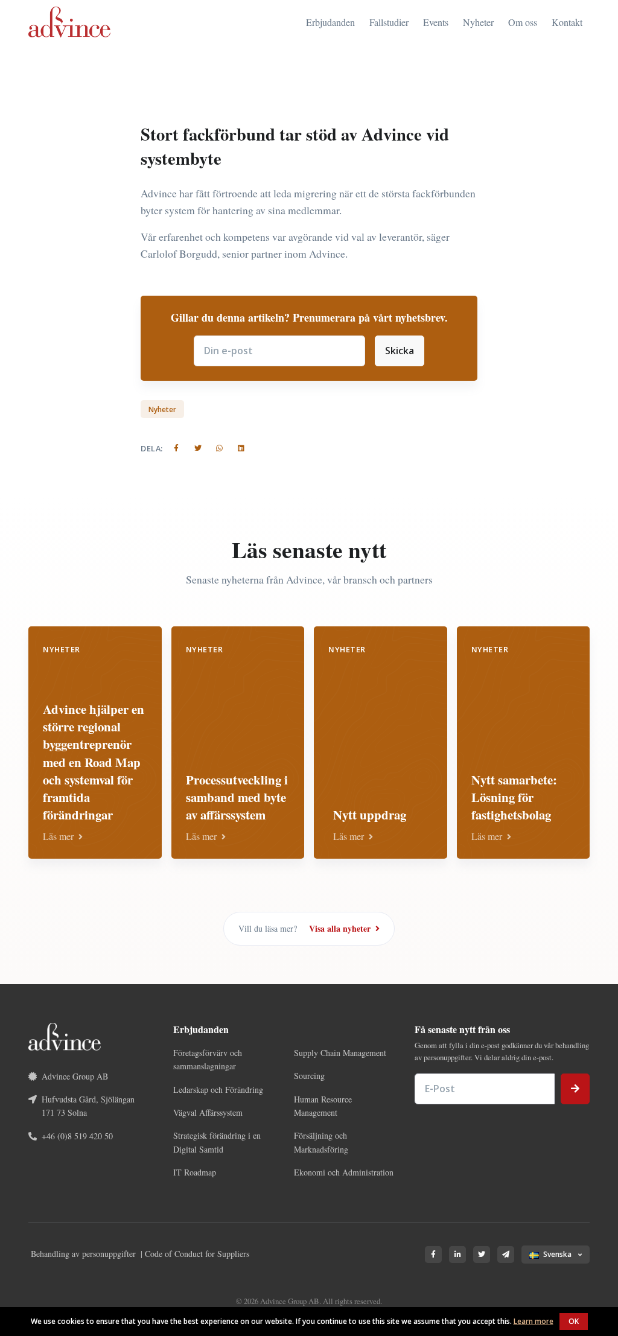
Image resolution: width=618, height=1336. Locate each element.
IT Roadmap (194, 1172)
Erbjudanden (330, 22)
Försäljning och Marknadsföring (321, 1142)
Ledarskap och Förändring (218, 1089)
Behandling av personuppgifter (83, 1253)
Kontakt (567, 22)
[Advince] (64, 1035)
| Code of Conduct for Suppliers (195, 1253)
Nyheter (478, 22)
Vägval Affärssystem (208, 1112)
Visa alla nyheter (341, 928)
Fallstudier (389, 22)
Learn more (533, 1321)
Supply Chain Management (340, 1052)
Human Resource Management (323, 1105)
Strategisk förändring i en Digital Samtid (217, 1142)
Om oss (522, 22)
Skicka (399, 350)
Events (435, 22)
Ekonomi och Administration (343, 1172)
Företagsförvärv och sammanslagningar (207, 1059)
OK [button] (574, 1321)
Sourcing (309, 1075)
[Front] (69, 22)
